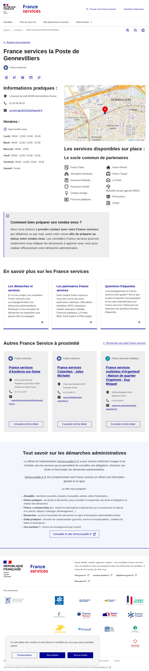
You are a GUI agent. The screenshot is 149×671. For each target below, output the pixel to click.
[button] (105, 109)
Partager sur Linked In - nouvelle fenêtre (23, 77)
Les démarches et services (20, 288)
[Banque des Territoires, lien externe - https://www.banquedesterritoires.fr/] (135, 643)
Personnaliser (24, 655)
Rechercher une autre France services (126, 343)
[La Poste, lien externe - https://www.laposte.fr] (59, 629)
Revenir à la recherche (18, 42)
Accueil (6, 30)
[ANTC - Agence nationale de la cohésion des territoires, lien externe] (15, 600)
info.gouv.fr (80, 575)
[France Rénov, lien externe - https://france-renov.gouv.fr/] (84, 614)
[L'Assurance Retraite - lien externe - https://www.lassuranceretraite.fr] (110, 600)
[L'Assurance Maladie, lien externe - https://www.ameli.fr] (84, 600)
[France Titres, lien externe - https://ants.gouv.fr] (110, 614)
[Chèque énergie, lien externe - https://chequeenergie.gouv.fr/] (135, 600)
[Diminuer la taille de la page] (135, 30)
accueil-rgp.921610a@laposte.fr (25, 110)
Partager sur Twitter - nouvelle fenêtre (14, 77)
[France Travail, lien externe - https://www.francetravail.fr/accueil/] (135, 614)
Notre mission (82, 22)
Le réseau (18, 30)
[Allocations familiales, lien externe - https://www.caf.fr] (59, 600)
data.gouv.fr (80, 581)
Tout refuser (52, 655)
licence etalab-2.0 (101, 667)
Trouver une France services (103, 9)
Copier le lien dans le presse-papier (39, 77)
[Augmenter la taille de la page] (127, 30)
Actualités (7, 22)
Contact (117, 661)
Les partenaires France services (72, 288)
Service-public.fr (66, 461)
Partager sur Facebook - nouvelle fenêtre (6, 77)
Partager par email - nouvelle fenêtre (31, 77)
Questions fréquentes (134, 9)
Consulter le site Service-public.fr (72, 534)
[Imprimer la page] (143, 30)
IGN (138, 140)
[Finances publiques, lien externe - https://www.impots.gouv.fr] (59, 614)
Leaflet (130, 140)
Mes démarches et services (56, 22)
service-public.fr (101, 575)
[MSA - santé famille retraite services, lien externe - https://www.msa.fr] (110, 629)
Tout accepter (80, 655)
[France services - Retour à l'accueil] (31, 9)
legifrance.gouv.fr (125, 575)
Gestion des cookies (101, 661)
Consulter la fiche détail (26, 424)
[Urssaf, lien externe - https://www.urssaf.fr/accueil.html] (84, 629)
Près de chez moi (28, 22)
